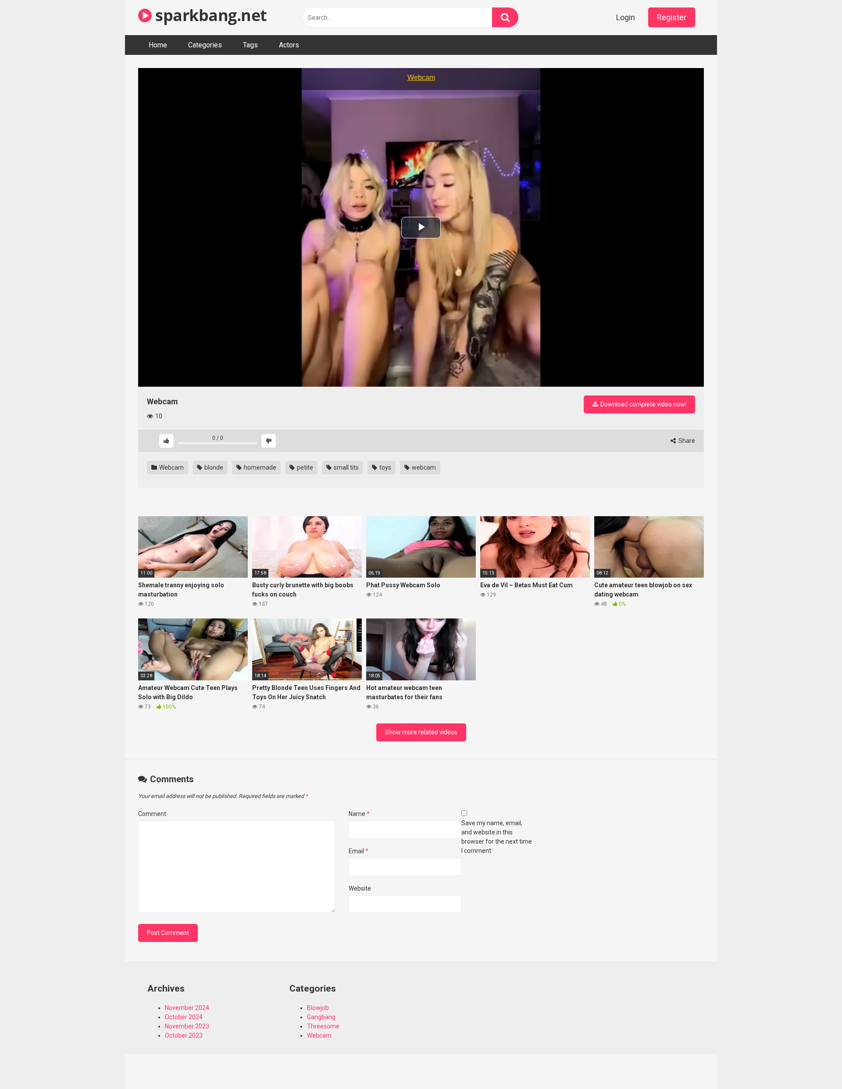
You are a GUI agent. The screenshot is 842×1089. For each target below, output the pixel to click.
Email (358, 851)
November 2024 (187, 1007)
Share (686, 440)
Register (671, 17)
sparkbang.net (209, 15)
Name (359, 813)
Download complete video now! (642, 404)
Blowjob (318, 1007)
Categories (205, 45)
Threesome (323, 1026)
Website (360, 888)
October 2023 (184, 1035)
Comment (152, 813)
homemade (259, 467)
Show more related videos (421, 732)
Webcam (171, 467)
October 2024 (184, 1017)
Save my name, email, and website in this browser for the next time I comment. (496, 836)
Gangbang (321, 1017)
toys (384, 467)
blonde (213, 467)
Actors (289, 45)
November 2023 (187, 1026)
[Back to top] (812, 1062)
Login (625, 17)
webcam (423, 467)
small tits (345, 467)
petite (304, 467)
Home (158, 45)
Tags (250, 45)
